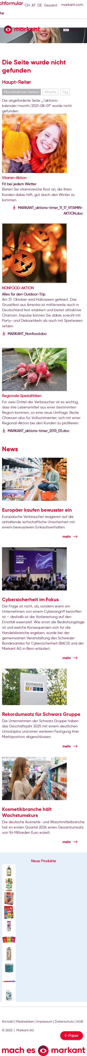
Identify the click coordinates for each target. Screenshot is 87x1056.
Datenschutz (64, 1021)
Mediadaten (25, 1021)
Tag (65, 92)
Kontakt (8, 1021)
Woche (50, 92)
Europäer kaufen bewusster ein (37, 510)
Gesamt (50, 5)
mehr (67, 536)
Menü (66, 30)
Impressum (44, 1021)
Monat (21, 92)
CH (27, 5)
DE (39, 5)
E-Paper (72, 1035)
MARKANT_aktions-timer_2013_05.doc (38, 431)
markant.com (72, 4)
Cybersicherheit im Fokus (30, 599)
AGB (79, 1021)
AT (34, 5)
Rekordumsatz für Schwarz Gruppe (41, 714)
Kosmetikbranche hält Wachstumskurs (27, 812)
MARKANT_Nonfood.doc (27, 333)
